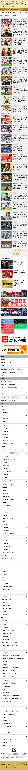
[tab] (14, 12)
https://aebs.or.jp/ (5, 758)
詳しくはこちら (10, 6)
